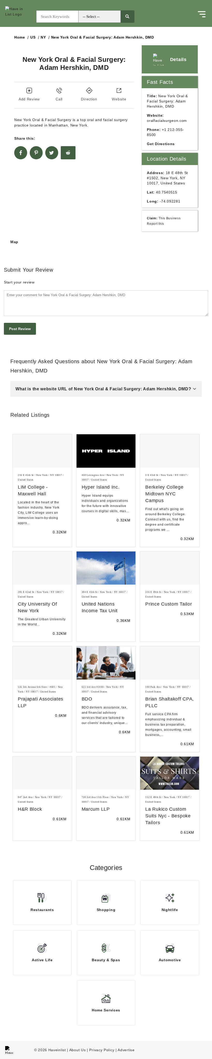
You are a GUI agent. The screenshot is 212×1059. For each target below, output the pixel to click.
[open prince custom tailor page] (169, 568)
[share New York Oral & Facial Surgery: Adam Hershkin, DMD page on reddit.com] (68, 152)
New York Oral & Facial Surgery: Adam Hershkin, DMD (102, 37)
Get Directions (161, 144)
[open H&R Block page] (42, 773)
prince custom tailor (168, 604)
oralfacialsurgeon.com (167, 120)
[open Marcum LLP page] (106, 773)
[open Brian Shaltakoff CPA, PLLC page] (169, 663)
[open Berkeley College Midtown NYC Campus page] (169, 451)
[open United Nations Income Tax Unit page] (106, 568)
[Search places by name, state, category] (127, 16)
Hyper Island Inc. (101, 487)
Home (19, 37)
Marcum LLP (96, 809)
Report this (155, 223)
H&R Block (30, 809)
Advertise (126, 1050)
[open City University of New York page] (42, 568)
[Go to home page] (19, 16)
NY (43, 37)
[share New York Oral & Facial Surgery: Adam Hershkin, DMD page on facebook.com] (20, 152)
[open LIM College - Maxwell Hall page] (42, 451)
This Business (169, 218)
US (32, 37)
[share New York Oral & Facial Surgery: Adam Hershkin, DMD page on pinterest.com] (36, 152)
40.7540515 (166, 192)
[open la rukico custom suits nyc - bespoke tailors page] (169, 773)
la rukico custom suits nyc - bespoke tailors (168, 816)
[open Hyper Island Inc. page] (106, 451)
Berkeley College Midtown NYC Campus (164, 493)
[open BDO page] (106, 663)
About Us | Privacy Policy (92, 1050)
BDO (87, 699)
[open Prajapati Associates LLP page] (42, 663)
